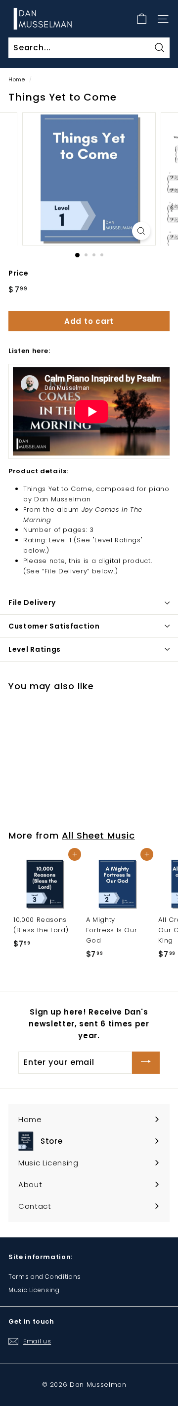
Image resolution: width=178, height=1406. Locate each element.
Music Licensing (34, 1290)
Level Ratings (34, 649)
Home (16, 79)
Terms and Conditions (44, 1276)
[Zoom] (141, 231)
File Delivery (32, 602)
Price (18, 273)
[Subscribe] (146, 1063)
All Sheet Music (98, 835)
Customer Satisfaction (54, 626)
